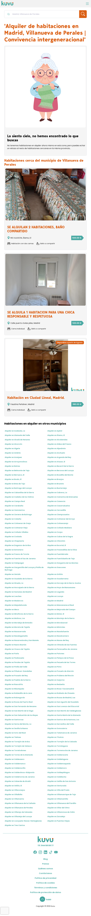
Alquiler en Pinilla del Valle (16, 667)
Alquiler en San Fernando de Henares (20, 706)
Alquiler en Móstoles (56, 627)
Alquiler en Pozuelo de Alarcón (60, 671)
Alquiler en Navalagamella (16, 636)
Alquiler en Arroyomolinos (16, 461)
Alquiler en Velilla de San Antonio (61, 781)
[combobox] (41, 14)
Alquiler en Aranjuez (13, 457)
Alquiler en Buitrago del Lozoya (18, 488)
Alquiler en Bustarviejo (57, 488)
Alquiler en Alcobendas (57, 439)
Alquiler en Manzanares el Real (60, 605)
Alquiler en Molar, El (55, 614)
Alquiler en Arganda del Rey (59, 457)
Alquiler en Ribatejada (14, 689)
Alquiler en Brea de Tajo (15, 484)
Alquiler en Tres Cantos (15, 825)
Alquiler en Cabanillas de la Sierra (19, 492)
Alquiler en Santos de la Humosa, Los (63, 719)
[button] (45, 899)
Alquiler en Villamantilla (57, 799)
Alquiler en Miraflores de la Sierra (19, 614)
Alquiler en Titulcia (55, 737)
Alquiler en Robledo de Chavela (60, 693)
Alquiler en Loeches (13, 596)
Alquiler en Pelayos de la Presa (60, 658)
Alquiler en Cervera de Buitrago (18, 514)
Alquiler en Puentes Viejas (58, 821)
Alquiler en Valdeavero (14, 759)
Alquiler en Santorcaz (14, 719)
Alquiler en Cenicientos (15, 510)
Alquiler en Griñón (55, 574)
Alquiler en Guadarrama (57, 578)
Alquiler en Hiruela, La (14, 583)
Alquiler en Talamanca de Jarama (62, 733)
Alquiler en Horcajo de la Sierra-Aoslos (64, 583)
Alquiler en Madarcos (14, 601)
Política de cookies (45, 882)
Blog (45, 859)
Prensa (45, 863)
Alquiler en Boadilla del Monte (60, 475)
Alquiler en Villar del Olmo (58, 807)
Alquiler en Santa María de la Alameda (64, 715)
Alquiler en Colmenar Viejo (16, 528)
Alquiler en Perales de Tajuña (17, 662)
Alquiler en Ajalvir (54, 431)
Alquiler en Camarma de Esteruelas (62, 497)
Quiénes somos (45, 868)
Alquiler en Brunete (55, 484)
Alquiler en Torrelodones (15, 750)
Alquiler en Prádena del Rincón (60, 675)
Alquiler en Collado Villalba (16, 532)
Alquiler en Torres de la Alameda (19, 755)
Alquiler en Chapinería (14, 541)
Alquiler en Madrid (55, 601)
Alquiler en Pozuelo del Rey (16, 675)
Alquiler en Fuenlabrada (57, 554)
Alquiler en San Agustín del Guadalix (63, 702)
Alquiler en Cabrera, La (57, 492)
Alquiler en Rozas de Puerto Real (19, 702)
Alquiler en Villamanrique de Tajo (61, 794)
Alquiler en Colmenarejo (57, 523)
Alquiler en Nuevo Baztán (15, 645)
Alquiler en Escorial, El (56, 545)
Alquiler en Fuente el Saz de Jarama (20, 558)
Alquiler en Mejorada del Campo (61, 609)
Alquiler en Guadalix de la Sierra (18, 578)
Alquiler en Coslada (13, 536)
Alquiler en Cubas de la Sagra (60, 536)
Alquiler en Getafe (12, 574)
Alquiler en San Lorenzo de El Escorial (63, 706)
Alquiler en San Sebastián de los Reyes (21, 715)
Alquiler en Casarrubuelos (58, 506)
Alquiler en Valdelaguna (57, 759)
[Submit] (8, 14)
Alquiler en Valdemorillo (15, 768)
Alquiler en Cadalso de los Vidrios (19, 497)
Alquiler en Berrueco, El (14, 475)
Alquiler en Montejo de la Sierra (60, 618)
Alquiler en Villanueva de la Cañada (20, 803)
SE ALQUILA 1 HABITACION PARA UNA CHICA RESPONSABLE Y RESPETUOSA (41, 314)
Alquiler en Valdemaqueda (59, 763)
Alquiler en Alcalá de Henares (17, 439)
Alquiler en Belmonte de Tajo (17, 470)
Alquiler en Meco (12, 609)
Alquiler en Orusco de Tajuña (17, 649)
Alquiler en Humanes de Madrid (18, 592)
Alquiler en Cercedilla (56, 510)
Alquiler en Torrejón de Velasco (18, 746)
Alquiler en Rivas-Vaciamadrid (60, 689)
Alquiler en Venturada (56, 785)
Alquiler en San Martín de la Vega (19, 711)
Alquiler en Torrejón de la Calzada (62, 741)
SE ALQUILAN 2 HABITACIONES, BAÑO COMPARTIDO (36, 229)
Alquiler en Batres (12, 466)
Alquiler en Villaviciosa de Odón (61, 812)
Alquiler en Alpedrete (56, 448)
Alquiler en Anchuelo (56, 453)
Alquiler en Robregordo (15, 697)
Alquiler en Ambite (13, 453)
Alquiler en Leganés (55, 592)
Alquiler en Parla (12, 653)
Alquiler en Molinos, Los (15, 618)
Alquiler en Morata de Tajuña (17, 627)
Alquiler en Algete (12, 448)
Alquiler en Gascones (56, 567)
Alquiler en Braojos (55, 479)
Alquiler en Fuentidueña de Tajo (61, 558)
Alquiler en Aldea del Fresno (59, 444)
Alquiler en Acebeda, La (15, 431)
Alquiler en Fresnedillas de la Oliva (62, 550)
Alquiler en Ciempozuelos (58, 514)
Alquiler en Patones (55, 653)
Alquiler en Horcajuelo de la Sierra (19, 587)
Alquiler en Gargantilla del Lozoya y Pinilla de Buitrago (24, 568)
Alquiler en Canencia (56, 501)
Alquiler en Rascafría (14, 684)
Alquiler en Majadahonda (16, 605)
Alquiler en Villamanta (14, 799)
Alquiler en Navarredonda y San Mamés (22, 640)
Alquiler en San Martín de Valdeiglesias (64, 711)
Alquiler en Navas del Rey (58, 640)
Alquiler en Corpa (54, 532)
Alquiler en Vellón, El (13, 785)
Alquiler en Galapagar (14, 563)
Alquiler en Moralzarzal (57, 623)
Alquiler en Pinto (54, 667)
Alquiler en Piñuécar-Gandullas (18, 671)
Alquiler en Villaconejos (15, 790)
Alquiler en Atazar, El (56, 461)
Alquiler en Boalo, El (13, 479)
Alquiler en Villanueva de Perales (19, 807)
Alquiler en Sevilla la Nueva (16, 728)
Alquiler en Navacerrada (15, 631)
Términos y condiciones (45, 887)
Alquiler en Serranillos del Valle (60, 724)
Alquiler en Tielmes (13, 737)
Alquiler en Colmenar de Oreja (18, 523)
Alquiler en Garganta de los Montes (62, 563)
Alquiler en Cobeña (13, 519)
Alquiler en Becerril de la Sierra (60, 466)
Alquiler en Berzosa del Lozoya (60, 470)
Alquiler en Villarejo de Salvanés (18, 812)
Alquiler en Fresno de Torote (17, 554)
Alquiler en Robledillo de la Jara (18, 693)
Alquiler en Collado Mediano (59, 528)
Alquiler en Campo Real (15, 501)
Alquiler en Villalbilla (13, 794)
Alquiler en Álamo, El (56, 435)
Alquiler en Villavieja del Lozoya (18, 816)
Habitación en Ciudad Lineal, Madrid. (36, 398)
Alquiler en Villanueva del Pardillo (61, 803)
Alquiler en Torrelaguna (57, 746)
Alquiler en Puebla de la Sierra (17, 680)
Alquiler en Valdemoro (57, 768)
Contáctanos (45, 873)
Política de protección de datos (45, 892)
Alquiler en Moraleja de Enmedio (18, 623)
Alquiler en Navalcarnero (58, 636)
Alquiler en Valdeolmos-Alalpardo (19, 772)
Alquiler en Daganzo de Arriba (18, 545)
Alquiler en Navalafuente (58, 631)
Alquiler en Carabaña (14, 506)
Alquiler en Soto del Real (15, 733)
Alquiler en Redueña (56, 684)
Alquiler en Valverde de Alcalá (18, 781)
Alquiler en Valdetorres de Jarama (20, 777)
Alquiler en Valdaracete (57, 755)
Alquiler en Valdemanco (15, 763)
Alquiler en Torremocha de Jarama (62, 750)
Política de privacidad (45, 878)
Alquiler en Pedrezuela (14, 658)
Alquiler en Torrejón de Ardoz (17, 741)
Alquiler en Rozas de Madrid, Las (61, 697)
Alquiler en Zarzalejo (56, 816)
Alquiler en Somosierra (57, 728)
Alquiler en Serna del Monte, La (18, 724)
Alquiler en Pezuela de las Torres (61, 662)
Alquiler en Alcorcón (13, 444)
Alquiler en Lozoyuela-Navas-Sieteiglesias (23, 821)
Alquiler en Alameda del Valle (17, 435)
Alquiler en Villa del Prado (58, 790)
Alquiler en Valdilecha (56, 777)
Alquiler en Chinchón (56, 541)
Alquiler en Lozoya (55, 596)
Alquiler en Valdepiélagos (58, 772)
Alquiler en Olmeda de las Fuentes (62, 645)
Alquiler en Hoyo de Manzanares (61, 587)
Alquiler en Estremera (14, 550)
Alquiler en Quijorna (55, 680)
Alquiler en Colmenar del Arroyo (61, 519)
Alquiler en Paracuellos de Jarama (62, 649)
